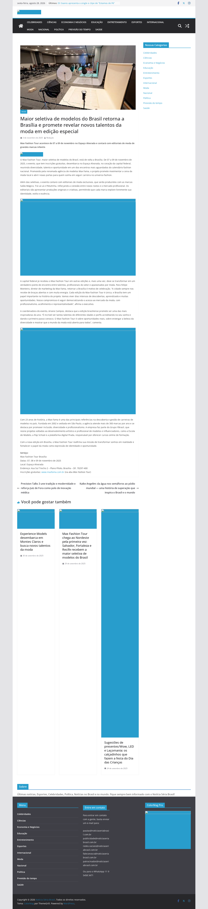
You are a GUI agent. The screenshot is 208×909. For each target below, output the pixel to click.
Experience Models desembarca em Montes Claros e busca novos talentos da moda (35, 542)
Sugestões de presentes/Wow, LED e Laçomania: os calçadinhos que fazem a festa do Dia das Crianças (119, 752)
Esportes (137, 22)
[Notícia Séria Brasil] (21, 26)
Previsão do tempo (80, 29)
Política (59, 29)
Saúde (98, 29)
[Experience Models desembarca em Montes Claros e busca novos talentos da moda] (36, 511)
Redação (50, 137)
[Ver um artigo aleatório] (187, 26)
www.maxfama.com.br (52, 472)
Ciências (51, 22)
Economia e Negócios (73, 22)
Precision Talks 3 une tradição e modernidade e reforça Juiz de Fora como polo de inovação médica (48, 488)
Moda (30, 29)
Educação (97, 22)
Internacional (155, 22)
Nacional (43, 29)
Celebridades (34, 22)
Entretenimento (117, 22)
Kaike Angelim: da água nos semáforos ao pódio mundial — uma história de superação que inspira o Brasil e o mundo (107, 488)
